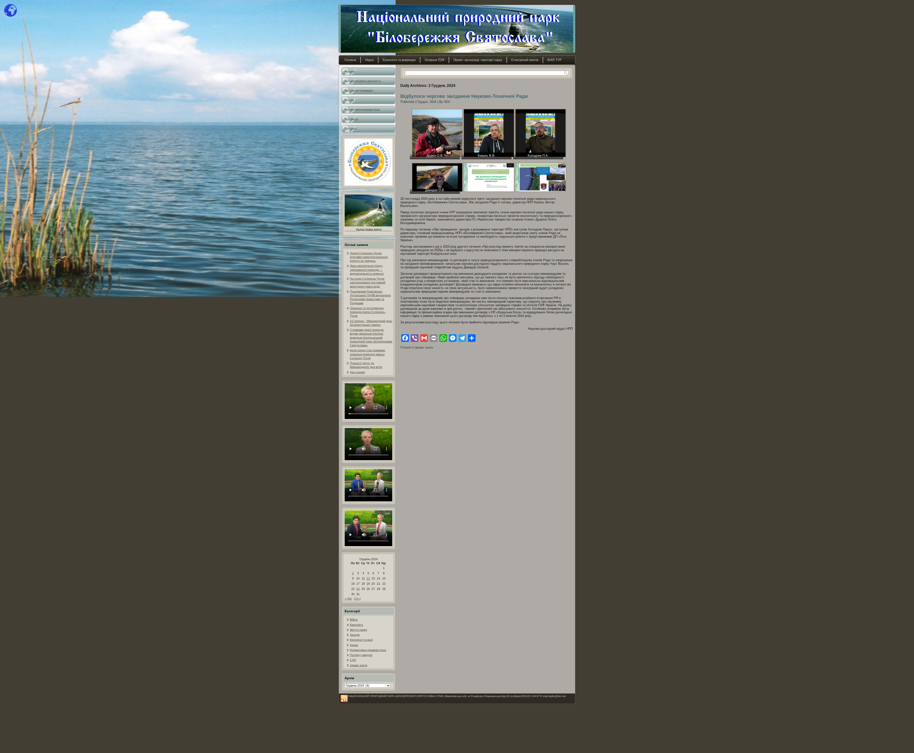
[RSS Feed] (344, 699)
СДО (353, 660)
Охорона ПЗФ (434, 60)
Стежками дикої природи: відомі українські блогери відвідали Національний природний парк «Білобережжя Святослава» (371, 337)
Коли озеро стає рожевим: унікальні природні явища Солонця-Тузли (367, 354)
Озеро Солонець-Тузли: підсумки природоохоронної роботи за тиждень (369, 257)
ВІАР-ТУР (554, 60)
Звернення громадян (359, 90)
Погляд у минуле (361, 655)
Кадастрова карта (369, 229)
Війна (354, 619)
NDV (447, 102)
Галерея (350, 128)
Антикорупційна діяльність (363, 81)
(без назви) (357, 372)
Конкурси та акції (361, 640)
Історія (349, 100)
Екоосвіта (356, 625)
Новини (350, 71)
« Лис (348, 598)
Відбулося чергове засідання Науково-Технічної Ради (464, 96)
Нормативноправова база (362, 109)
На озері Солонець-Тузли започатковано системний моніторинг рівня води (367, 282)
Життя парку (358, 630)
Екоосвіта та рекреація (399, 60)
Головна (350, 60)
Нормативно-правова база (368, 650)
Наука (369, 60)
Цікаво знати (358, 665)
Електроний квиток (524, 60)
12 (368, 578)
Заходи (355, 635)
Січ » (357, 598)
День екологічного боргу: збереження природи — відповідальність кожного (367, 269)
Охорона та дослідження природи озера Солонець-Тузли (368, 312)
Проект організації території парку (477, 60)
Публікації (351, 119)
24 (358, 589)
